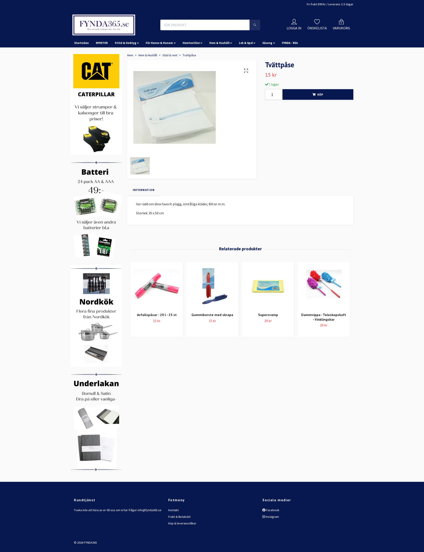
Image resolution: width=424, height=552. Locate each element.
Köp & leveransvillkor (182, 543)
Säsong (267, 62)
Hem (130, 75)
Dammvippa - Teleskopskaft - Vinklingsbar (323, 336)
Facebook (272, 530)
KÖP (320, 114)
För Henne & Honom (159, 62)
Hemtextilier (191, 62)
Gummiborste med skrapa (212, 334)
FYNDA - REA (290, 62)
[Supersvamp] (268, 306)
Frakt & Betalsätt (179, 536)
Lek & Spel (246, 62)
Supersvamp (268, 334)
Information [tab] (144, 209)
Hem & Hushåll (219, 62)
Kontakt (173, 530)
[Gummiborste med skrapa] (212, 306)
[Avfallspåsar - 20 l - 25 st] (156, 306)
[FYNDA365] (133, 35)
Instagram (272, 536)
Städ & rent (169, 75)
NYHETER (102, 62)
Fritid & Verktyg (125, 62)
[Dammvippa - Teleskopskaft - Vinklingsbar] (323, 306)
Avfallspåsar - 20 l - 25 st (157, 334)
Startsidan (81, 62)
